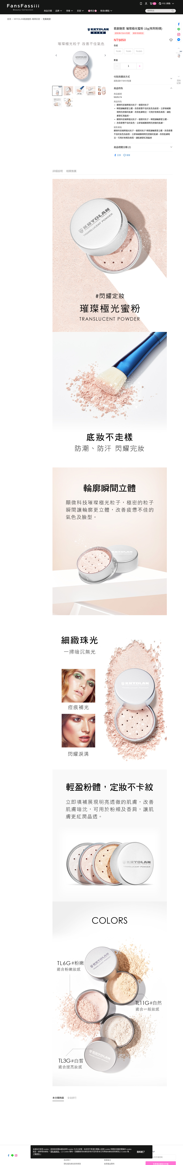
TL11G (139, 51)
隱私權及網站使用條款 (72, 1164)
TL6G (128, 51)
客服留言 (107, 1160)
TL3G (118, 51)
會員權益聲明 (109, 1164)
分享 (119, 155)
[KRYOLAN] (23, 7)
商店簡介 (67, 1160)
